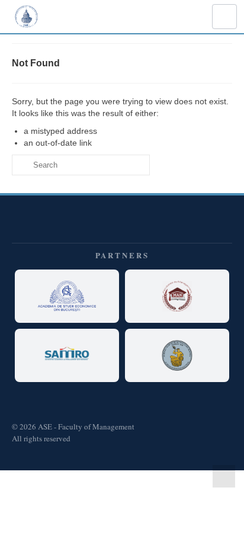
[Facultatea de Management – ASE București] (177, 296)
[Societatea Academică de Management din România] (67, 355)
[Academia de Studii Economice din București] (67, 296)
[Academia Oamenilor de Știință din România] (177, 355)
